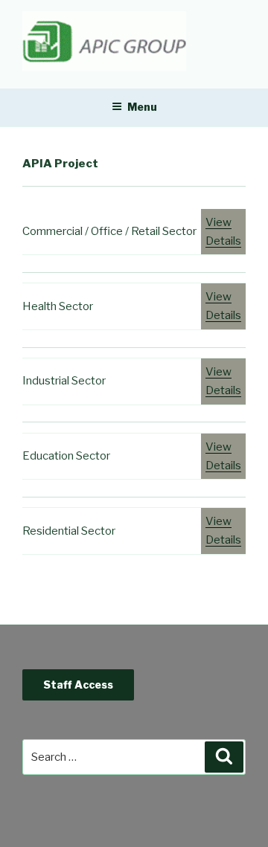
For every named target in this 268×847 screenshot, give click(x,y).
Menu (142, 106)
